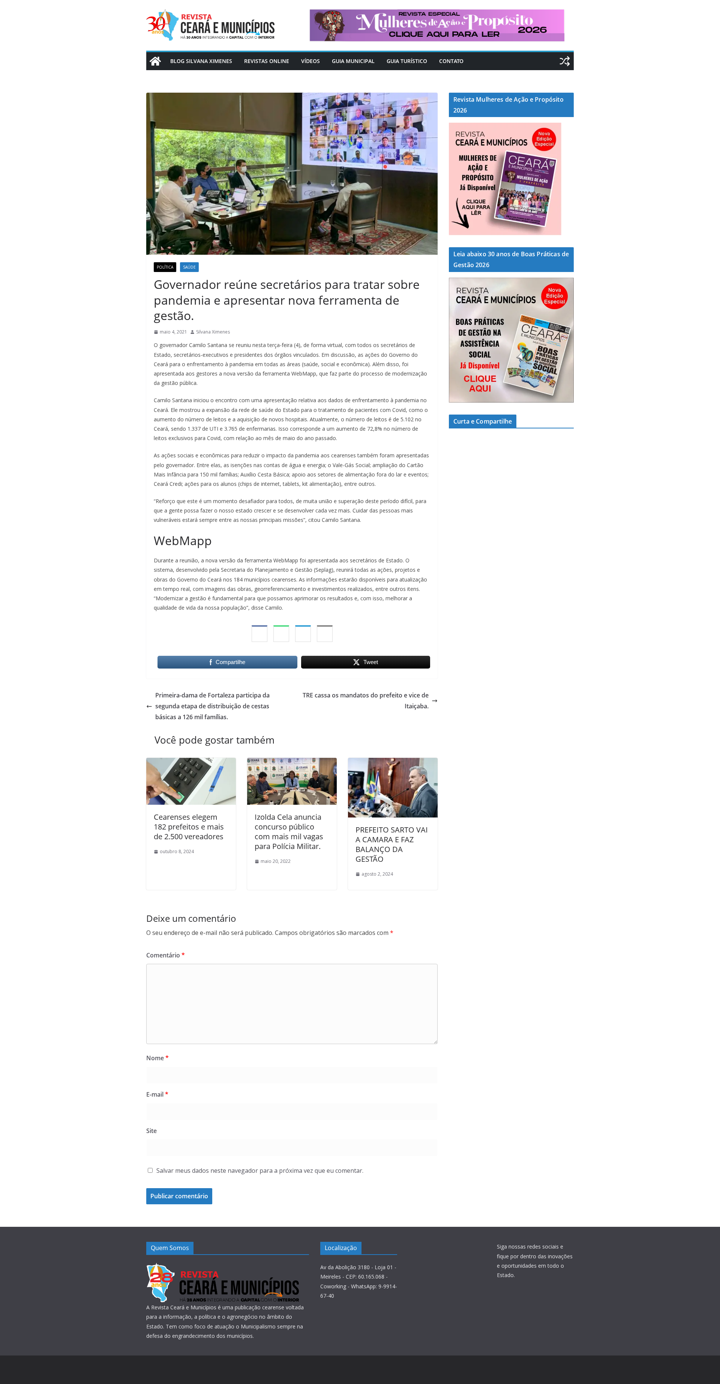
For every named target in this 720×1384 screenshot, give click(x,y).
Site (151, 1131)
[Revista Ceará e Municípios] (155, 61)
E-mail (157, 1094)
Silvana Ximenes (213, 332)
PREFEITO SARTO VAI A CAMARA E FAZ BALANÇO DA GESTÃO (392, 844)
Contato (451, 61)
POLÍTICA (165, 267)
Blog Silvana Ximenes (201, 61)
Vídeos (310, 61)
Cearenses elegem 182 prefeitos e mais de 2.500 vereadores (189, 827)
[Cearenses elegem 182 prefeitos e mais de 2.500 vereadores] (191, 763)
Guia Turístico (407, 61)
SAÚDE (189, 267)
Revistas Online (266, 61)
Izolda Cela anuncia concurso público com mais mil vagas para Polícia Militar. (289, 831)
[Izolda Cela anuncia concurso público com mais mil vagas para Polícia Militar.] (292, 763)
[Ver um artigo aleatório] (565, 61)
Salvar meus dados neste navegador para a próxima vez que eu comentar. (259, 1170)
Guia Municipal (353, 61)
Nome (157, 1058)
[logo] (222, 1267)
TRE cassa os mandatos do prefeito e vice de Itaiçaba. (366, 700)
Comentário (165, 955)
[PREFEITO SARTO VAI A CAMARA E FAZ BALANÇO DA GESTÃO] (393, 763)
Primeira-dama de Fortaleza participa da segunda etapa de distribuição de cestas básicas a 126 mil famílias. (212, 706)
